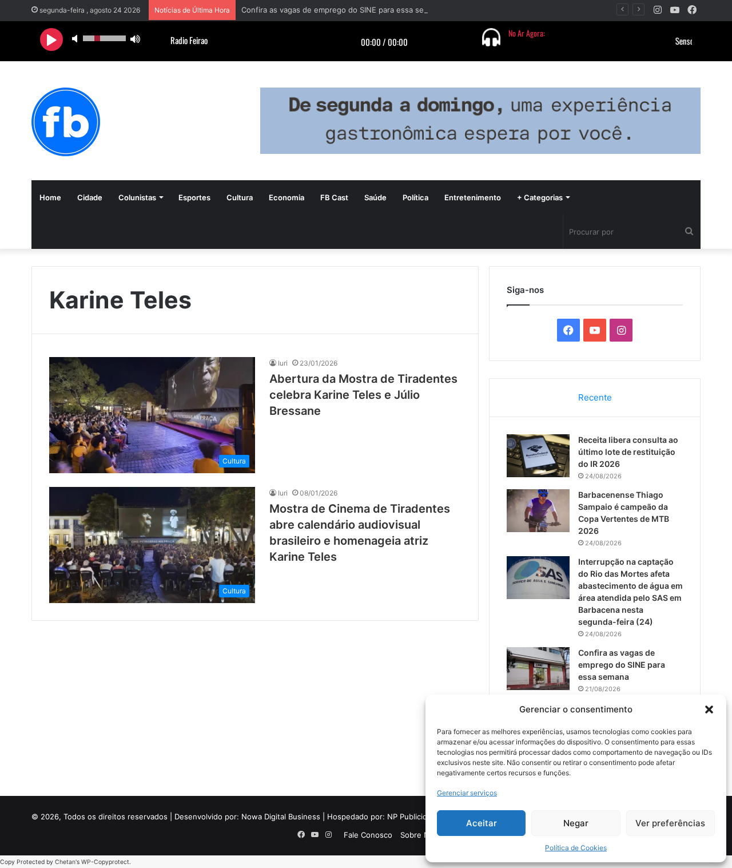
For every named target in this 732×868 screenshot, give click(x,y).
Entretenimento (472, 197)
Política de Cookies (576, 847)
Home (50, 197)
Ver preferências (670, 823)
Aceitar (481, 823)
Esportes (194, 197)
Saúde (375, 197)
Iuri (283, 363)
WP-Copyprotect (105, 862)
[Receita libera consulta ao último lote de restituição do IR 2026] (538, 455)
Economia (286, 197)
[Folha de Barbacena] (65, 122)
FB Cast (334, 197)
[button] (709, 709)
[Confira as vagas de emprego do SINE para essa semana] (538, 668)
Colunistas (137, 197)
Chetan (65, 862)
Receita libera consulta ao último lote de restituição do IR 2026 (628, 452)
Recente (595, 397)
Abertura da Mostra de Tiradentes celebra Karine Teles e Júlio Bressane (363, 395)
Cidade (89, 197)
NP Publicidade (413, 816)
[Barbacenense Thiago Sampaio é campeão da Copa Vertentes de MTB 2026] (538, 510)
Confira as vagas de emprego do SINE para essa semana (342, 9)
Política (415, 197)
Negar (575, 823)
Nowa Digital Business (280, 816)
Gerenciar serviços (467, 792)
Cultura (239, 197)
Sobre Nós (419, 834)
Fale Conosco (368, 834)
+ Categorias (540, 197)
